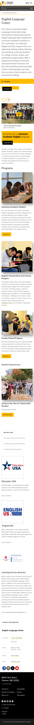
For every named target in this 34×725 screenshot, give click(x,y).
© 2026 (4, 714)
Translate (6, 89)
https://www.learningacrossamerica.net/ (13, 612)
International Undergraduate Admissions (14, 444)
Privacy (19, 692)
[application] (18, 116)
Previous (4, 100)
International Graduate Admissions (13, 449)
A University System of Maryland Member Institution (17, 722)
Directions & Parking (8, 692)
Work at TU (5, 695)
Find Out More (6, 495)
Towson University (10, 3)
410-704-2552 (15, 655)
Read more (6, 234)
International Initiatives (10, 13)
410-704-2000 (7, 684)
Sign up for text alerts (9, 704)
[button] (2, 82)
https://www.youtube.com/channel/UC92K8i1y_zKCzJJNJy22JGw (17, 668)
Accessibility (21, 689)
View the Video (7, 415)
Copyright (4, 711)
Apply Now (7, 143)
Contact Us (5, 689)
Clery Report (21, 695)
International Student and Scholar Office (14, 438)
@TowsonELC (13, 668)
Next (8, 100)
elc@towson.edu (7, 303)
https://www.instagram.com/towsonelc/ (8, 668)
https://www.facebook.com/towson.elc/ (4, 668)
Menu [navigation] (27, 3)
